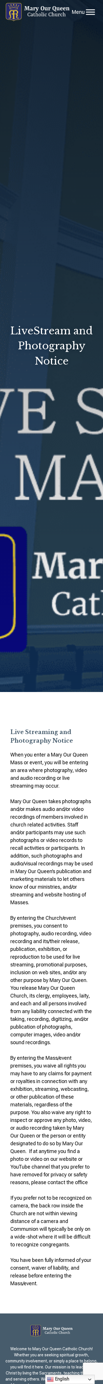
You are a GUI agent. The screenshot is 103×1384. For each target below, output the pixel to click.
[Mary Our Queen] (37, 12)
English (61, 1379)
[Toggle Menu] (90, 12)
